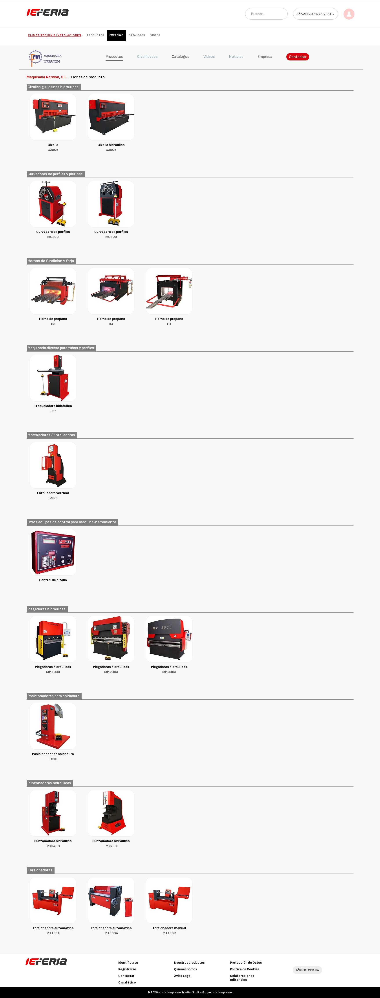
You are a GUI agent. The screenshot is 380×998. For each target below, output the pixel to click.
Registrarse (127, 969)
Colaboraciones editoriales (242, 978)
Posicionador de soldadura (53, 756)
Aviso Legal (182, 976)
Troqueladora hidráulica (53, 408)
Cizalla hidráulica (111, 147)
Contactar (298, 57)
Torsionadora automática (53, 930)
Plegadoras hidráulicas (53, 669)
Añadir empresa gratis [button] (315, 14)
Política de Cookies (244, 969)
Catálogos (137, 35)
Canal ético (127, 982)
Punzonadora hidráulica (53, 843)
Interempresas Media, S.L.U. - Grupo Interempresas (196, 992)
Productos (95, 35)
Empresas (117, 35)
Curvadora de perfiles (53, 234)
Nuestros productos (189, 963)
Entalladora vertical (53, 495)
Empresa (265, 56)
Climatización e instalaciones (54, 35)
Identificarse (128, 963)
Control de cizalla (53, 580)
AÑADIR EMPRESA (307, 970)
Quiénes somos (185, 969)
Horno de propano (53, 321)
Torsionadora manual (169, 930)
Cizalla (53, 147)
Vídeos (155, 35)
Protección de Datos (246, 963)
